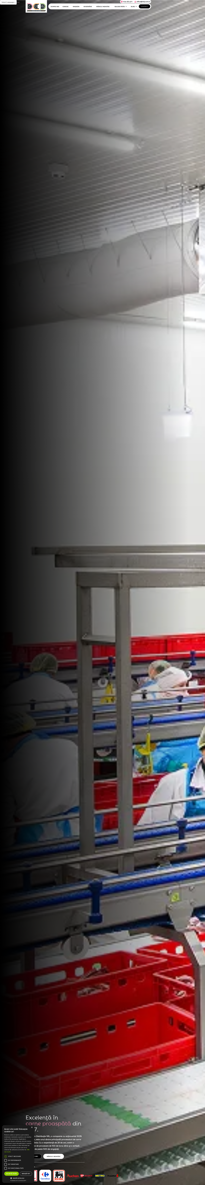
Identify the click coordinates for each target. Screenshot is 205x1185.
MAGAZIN (76, 6)
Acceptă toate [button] (11, 1174)
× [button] (32, 1127)
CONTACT (144, 6)
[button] (120, 6)
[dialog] (18, 1154)
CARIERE (66, 6)
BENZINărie (88, 6)
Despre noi (55, 6)
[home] (36, 6)
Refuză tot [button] (26, 1174)
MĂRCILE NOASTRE (103, 6)
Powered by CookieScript (18, 1180)
